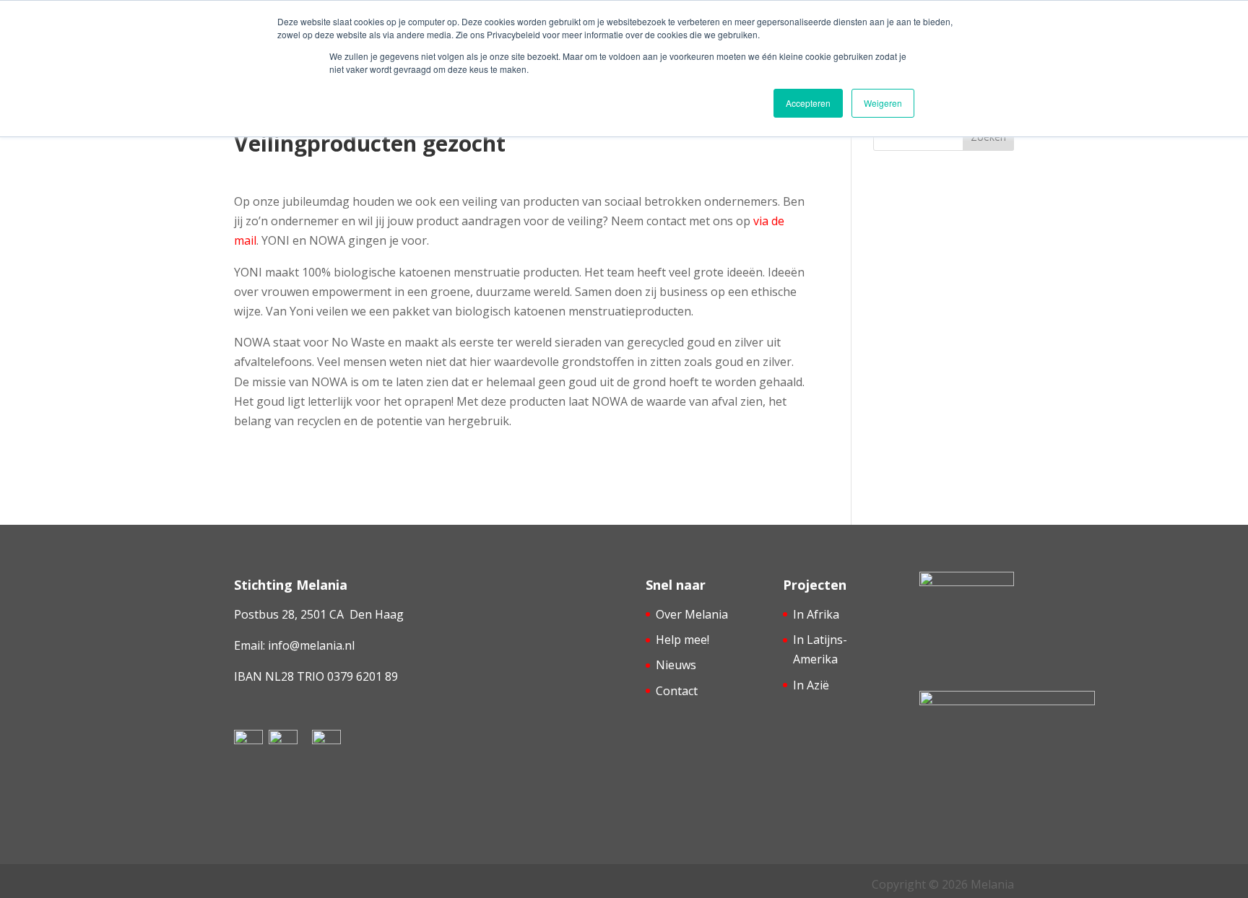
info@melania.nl (311, 645)
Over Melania (692, 614)
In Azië (811, 685)
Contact (677, 691)
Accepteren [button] (808, 103)
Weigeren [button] (883, 103)
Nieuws (676, 665)
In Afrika (816, 614)
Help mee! (682, 640)
